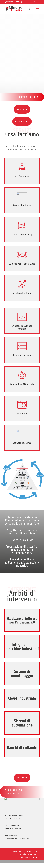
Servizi (22, 109)
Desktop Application (22, 205)
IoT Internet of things (22, 293)
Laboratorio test (22, 413)
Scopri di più (29, 97)
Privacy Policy (16, 851)
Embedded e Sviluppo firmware (22, 327)
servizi (22, 778)
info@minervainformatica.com (16, 838)
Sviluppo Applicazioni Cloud (22, 263)
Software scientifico (22, 442)
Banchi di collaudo (22, 355)
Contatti (22, 121)
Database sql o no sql (22, 234)
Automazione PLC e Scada (22, 384)
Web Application (22, 176)
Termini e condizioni (28, 854)
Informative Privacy (29, 857)
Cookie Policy (31, 851)
